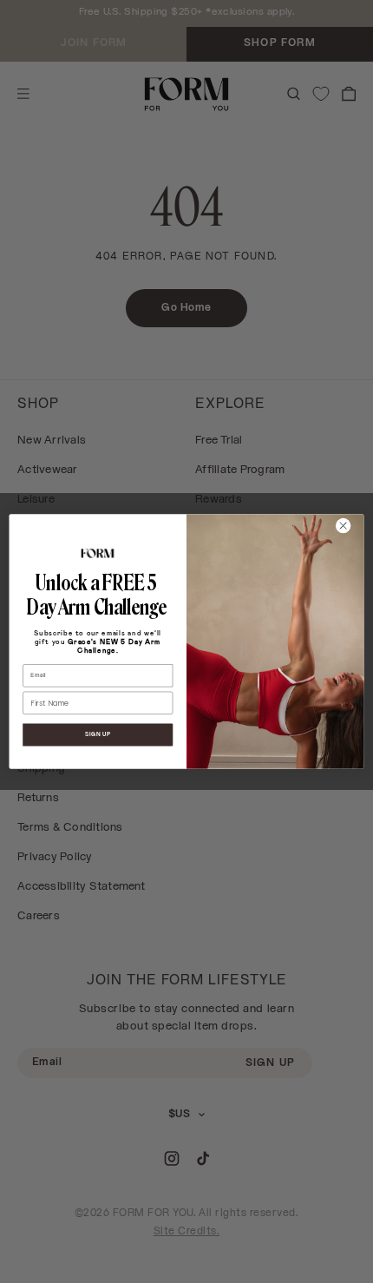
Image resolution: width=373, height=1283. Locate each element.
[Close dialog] (343, 525)
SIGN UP (98, 734)
